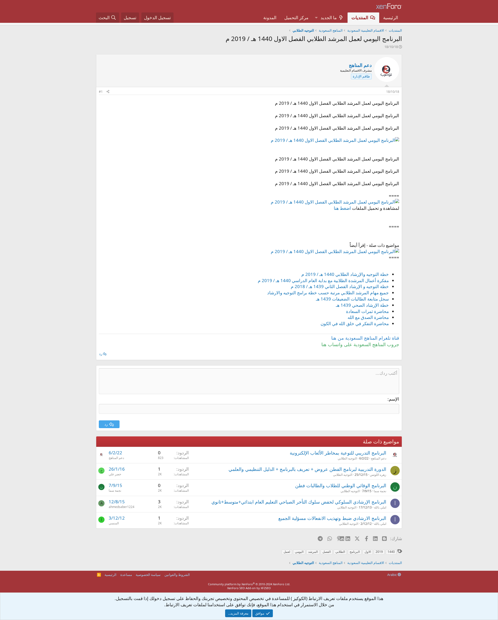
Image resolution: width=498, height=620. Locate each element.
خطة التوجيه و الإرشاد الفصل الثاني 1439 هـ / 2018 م (340, 286)
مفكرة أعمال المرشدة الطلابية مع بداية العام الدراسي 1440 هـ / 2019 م (323, 280)
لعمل (286, 551)
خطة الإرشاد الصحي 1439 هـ (362, 305)
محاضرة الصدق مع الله (368, 317)
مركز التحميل (296, 17)
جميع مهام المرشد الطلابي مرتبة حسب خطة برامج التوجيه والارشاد (328, 293)
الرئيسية (390, 17)
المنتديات (359, 17)
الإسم (394, 399)
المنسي (114, 523)
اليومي (299, 551)
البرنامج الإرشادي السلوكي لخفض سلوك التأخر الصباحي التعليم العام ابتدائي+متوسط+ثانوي (298, 502)
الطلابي (340, 551)
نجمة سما (380, 491)
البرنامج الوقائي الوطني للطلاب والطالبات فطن (340, 485)
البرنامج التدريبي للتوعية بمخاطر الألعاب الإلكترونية (338, 453)
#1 (101, 91)
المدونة (269, 17)
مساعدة (126, 574)
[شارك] (108, 92)
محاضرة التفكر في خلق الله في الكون (355, 323)
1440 (391, 551)
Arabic (392, 574)
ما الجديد (329, 17)
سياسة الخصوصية (148, 574)
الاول (367, 551)
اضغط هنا (342, 208)
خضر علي (115, 474)
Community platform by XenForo (249, 584)
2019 (379, 551)
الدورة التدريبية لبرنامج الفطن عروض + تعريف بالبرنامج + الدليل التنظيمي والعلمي (307, 469)
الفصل (326, 551)
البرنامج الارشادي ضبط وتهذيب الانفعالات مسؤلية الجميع (332, 518)
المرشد (313, 551)
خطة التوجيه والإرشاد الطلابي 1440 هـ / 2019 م (345, 274)
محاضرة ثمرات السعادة (367, 311)
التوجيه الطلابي (347, 458)
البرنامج (355, 551)
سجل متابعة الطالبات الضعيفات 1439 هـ (352, 299)
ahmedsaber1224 (121, 507)
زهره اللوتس (378, 474)
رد (100, 353)
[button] (316, 17)
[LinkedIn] (348, 538)
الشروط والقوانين (177, 574)
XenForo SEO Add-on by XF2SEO (249, 588)
